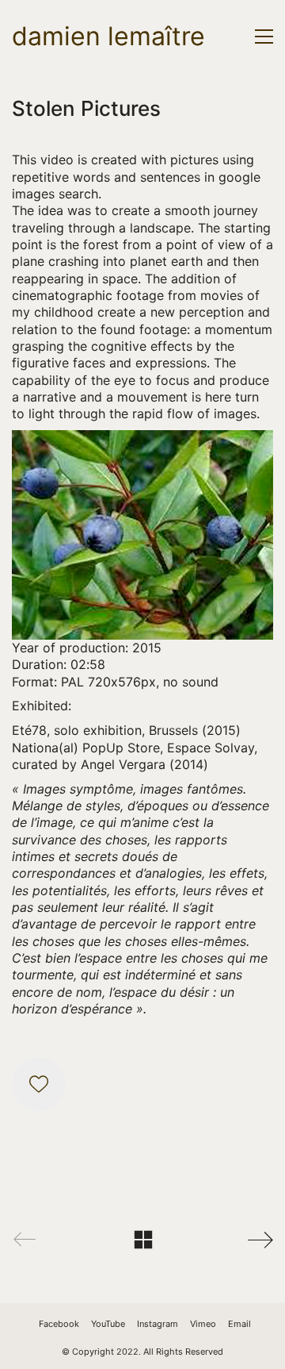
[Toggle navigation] (264, 36)
